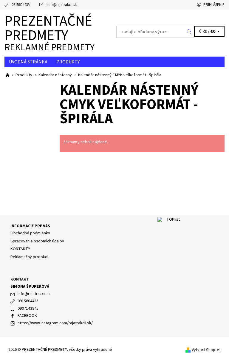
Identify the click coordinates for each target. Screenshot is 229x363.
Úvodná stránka (28, 62)
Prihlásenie (214, 4)
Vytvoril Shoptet (206, 350)
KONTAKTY (20, 249)
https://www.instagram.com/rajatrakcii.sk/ (55, 323)
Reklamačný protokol (29, 257)
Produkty (68, 62)
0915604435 (21, 4)
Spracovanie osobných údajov (37, 241)
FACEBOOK (27, 316)
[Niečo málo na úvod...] (7, 75)
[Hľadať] (189, 32)
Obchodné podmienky (30, 233)
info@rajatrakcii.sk (62, 4)
